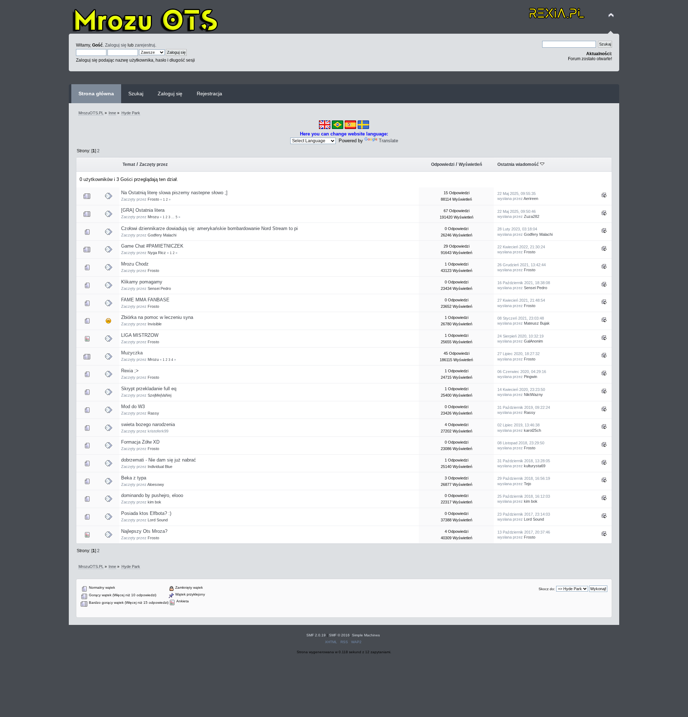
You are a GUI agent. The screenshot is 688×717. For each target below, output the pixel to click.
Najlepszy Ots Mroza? (144, 531)
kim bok (154, 502)
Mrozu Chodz (135, 264)
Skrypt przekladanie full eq (148, 388)
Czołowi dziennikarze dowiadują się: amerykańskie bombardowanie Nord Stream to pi (209, 228)
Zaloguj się (115, 45)
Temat (129, 164)
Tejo (527, 484)
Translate (388, 140)
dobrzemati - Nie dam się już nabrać (158, 460)
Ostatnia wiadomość (518, 164)
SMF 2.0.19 (316, 635)
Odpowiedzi (442, 164)
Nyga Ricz (157, 252)
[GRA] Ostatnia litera (142, 210)
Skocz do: (547, 589)
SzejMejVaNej (159, 395)
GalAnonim (533, 341)
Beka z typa (133, 478)
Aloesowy (155, 484)
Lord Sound (158, 520)
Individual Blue (160, 466)
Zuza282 (531, 216)
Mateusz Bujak (537, 323)
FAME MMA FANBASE (145, 299)
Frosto (153, 199)
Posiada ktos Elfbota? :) (146, 513)
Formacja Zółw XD (140, 442)
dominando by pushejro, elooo (152, 495)
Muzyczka (132, 352)
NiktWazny (533, 394)
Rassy (153, 413)
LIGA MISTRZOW (139, 335)
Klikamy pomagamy (141, 282)
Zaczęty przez (153, 164)
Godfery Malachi (162, 235)
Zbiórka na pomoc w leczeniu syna (157, 317)
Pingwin (530, 376)
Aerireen (531, 198)
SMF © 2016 (339, 635)
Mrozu (153, 217)
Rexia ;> (130, 370)
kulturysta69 (534, 466)
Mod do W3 (133, 406)
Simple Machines (366, 635)
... (173, 217)
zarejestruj (145, 45)
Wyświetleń (470, 164)
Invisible (155, 324)
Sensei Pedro (159, 288)
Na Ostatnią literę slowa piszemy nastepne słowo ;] (174, 192)
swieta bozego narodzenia (148, 424)
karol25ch (532, 430)
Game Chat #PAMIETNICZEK (152, 246)
